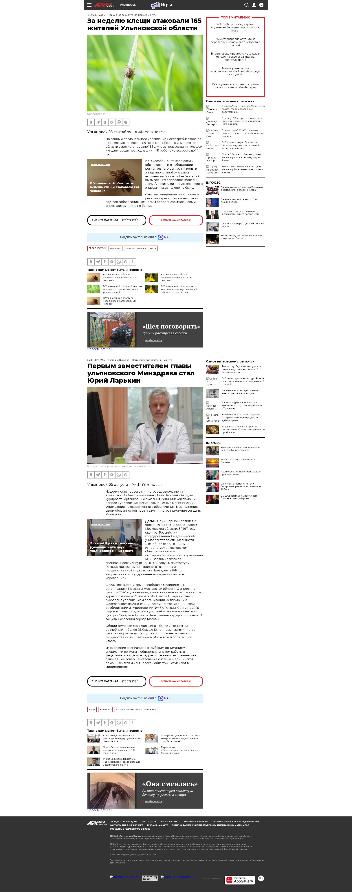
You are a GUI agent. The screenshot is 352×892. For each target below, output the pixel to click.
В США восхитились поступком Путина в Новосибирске (239, 497)
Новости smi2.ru (99, 349)
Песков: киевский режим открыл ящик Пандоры (239, 200)
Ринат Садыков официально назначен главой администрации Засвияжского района (122, 762)
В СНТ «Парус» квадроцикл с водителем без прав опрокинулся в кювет (235, 27)
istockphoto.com (96, 113)
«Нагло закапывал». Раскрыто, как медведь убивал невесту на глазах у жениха (242, 169)
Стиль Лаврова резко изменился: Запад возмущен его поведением (240, 212)
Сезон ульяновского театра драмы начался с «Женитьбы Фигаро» (235, 86)
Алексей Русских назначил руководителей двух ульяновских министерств (122, 738)
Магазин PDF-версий (196, 821)
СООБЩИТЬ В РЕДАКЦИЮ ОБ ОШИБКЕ (130, 829)
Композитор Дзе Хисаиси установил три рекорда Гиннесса (242, 237)
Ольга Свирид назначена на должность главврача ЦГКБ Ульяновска (119, 750)
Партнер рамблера (212, 878)
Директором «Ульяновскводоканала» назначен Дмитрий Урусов (180, 750)
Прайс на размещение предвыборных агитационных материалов (210, 825)
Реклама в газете (170, 821)
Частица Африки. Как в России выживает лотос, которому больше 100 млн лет (242, 405)
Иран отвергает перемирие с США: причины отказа (241, 473)
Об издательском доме (123, 821)
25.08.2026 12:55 (96, 360)
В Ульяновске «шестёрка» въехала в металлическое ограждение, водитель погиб (235, 56)
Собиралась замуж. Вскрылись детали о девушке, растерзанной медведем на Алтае (241, 145)
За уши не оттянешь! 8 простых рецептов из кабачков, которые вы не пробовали (243, 429)
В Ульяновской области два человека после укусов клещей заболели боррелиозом (179, 289)
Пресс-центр (149, 821)
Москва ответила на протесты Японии (238, 460)
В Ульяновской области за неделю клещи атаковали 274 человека (120, 277)
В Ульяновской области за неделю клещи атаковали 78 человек (119, 301)
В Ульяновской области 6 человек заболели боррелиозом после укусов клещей (122, 289)
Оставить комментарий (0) (176, 220)
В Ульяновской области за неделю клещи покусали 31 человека (176, 277)
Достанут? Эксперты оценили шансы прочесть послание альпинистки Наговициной (243, 121)
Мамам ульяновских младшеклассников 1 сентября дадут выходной (235, 71)
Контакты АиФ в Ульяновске (126, 825)
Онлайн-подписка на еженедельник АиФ (235, 821)
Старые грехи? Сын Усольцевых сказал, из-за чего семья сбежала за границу (242, 133)
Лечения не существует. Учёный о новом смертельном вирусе (241, 392)
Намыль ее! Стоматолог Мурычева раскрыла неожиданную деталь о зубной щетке (241, 417)
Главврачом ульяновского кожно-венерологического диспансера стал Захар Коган (180, 738)
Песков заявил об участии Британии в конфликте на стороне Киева (242, 188)
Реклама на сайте (157, 825)
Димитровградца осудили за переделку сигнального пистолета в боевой (235, 42)
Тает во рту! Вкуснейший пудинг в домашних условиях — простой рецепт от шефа (241, 369)
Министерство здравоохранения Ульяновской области (119, 466)
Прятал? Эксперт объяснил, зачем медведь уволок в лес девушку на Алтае (241, 157)
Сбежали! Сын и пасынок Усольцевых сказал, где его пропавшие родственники (243, 109)
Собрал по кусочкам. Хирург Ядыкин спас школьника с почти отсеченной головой (243, 381)
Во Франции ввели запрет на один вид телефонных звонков (240, 448)
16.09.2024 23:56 (96, 15)
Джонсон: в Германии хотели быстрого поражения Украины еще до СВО (241, 486)
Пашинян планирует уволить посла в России (242, 224)
